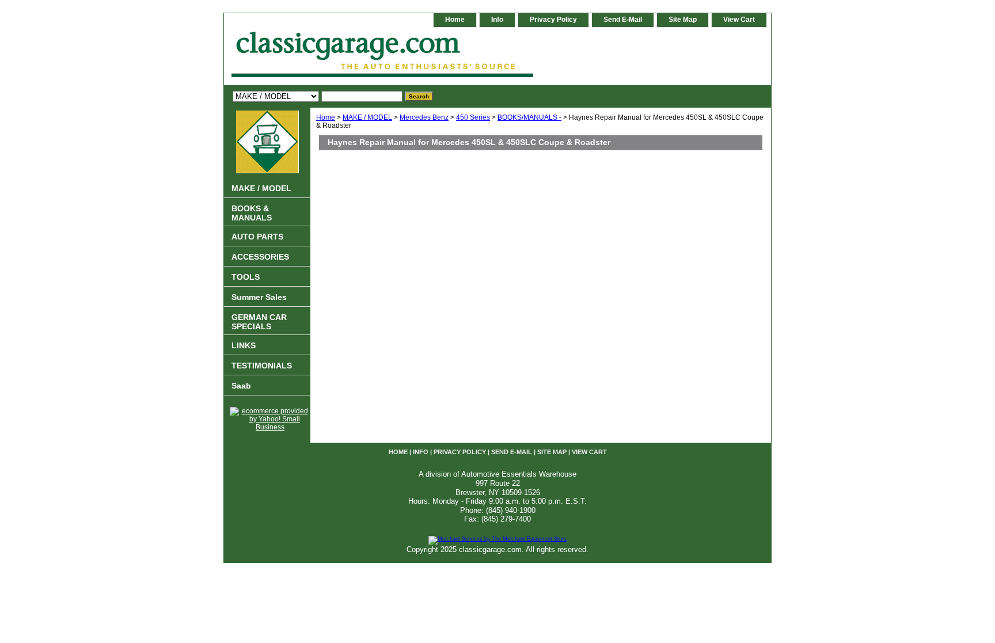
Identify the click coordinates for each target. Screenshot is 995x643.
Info (497, 20)
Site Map (683, 20)
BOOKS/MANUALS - (529, 117)
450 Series (473, 117)
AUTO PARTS (257, 236)
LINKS (243, 345)
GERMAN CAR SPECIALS (259, 322)
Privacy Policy (553, 20)
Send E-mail (622, 20)
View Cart (739, 20)
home (455, 20)
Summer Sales (259, 297)
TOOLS (245, 276)
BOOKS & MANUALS (251, 213)
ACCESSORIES (260, 256)
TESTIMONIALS (261, 365)
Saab (241, 385)
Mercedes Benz (424, 117)
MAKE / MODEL (367, 117)
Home (325, 117)
